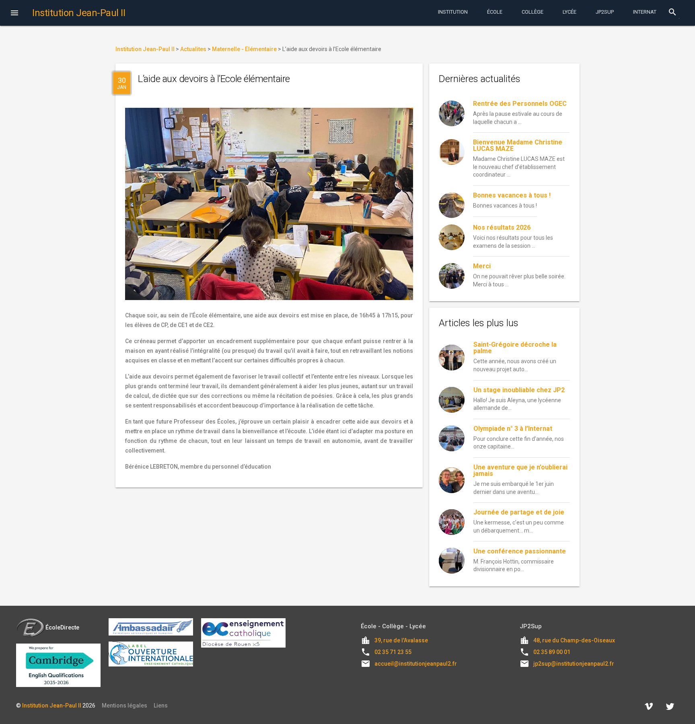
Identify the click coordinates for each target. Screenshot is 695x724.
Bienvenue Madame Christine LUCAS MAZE (517, 145)
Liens (161, 705)
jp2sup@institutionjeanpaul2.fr (573, 663)
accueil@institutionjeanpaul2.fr (415, 663)
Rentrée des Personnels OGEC (520, 103)
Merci (482, 266)
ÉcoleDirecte (62, 627)
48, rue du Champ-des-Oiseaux (574, 640)
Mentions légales (124, 705)
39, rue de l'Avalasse (401, 640)
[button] (14, 13)
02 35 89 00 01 (551, 652)
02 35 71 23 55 (392, 652)
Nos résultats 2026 (502, 227)
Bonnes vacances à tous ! (512, 195)
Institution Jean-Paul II (51, 705)
